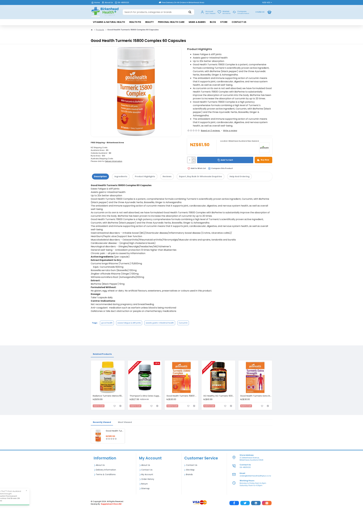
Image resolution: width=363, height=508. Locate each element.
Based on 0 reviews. (210, 130)
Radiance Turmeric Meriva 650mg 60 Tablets (108, 396)
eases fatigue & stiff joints (129, 322)
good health (107, 322)
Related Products (102, 354)
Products (100, 29)
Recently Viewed (102, 422)
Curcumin (183, 322)
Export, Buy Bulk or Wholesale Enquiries (200, 176)
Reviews (167, 176)
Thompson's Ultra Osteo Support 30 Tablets (145, 396)
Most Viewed (125, 422)
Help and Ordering (239, 176)
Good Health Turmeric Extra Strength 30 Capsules (255, 396)
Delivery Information (113, 161)
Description (100, 176)
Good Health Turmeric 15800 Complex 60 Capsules (115, 431)
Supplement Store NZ (111, 504)
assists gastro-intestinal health (160, 322)
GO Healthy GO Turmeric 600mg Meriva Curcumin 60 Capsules (219, 396)
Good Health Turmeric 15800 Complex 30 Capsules (182, 396)
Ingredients (120, 176)
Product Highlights (145, 176)
